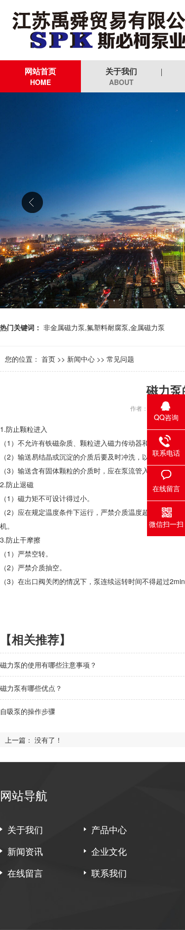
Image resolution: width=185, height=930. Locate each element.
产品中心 (109, 829)
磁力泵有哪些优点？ (31, 688)
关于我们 (121, 76)
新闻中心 (81, 359)
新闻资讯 (25, 851)
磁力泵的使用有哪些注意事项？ (48, 665)
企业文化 (109, 851)
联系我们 (109, 872)
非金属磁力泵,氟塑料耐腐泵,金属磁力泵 (104, 327)
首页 (48, 359)
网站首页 (40, 76)
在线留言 (25, 872)
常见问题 (120, 359)
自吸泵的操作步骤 (27, 711)
